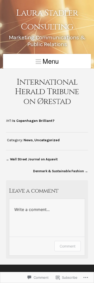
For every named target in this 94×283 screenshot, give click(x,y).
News (28, 140)
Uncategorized (47, 140)
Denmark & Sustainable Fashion (58, 171)
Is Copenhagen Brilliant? (33, 121)
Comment (67, 246)
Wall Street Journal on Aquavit (34, 159)
